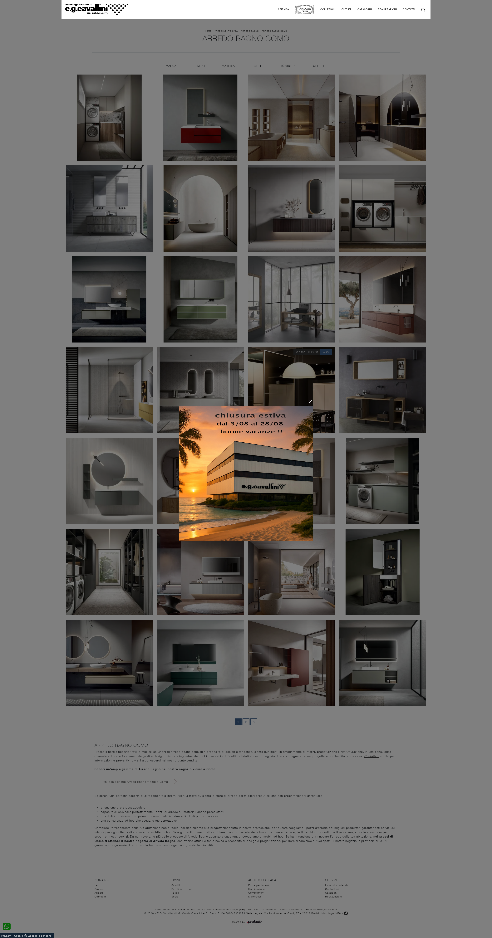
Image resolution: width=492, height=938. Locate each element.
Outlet (346, 9)
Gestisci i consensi (40, 935)
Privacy (6, 935)
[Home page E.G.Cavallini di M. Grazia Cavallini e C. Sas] (116, 9)
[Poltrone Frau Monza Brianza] (304, 9)
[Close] (310, 401)
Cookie (18, 935)
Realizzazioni (387, 9)
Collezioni (327, 9)
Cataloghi (364, 9)
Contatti (409, 9)
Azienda (283, 9)
